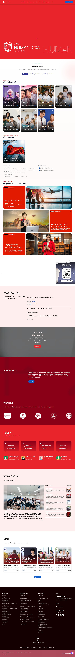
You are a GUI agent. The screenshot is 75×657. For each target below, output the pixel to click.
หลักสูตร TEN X (5, 610)
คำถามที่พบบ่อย (33, 647)
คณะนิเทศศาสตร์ (23, 602)
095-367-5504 (60, 607)
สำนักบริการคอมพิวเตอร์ (42, 624)
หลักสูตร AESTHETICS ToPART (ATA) (9, 603)
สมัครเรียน (68, 2)
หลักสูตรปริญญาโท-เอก (6, 615)
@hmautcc (35, 303)
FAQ (36, 2)
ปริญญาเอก (50, 73)
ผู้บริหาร (39, 602)
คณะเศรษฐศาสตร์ (23, 599)
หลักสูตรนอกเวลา (37, 73)
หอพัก (3, 624)
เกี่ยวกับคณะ (23, 2)
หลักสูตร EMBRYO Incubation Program (9, 608)
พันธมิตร (39, 2)
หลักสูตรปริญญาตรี (6, 613)
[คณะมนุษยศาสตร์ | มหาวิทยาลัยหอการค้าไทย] (6, 2)
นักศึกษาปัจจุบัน (5, 621)
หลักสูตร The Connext (6, 607)
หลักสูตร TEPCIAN (5, 600)
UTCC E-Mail (40, 632)
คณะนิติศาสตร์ (23, 605)
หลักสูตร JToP (5, 605)
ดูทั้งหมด (36, 577)
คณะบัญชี (22, 597)
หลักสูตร (28, 2)
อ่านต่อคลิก (31, 381)
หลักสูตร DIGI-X (5, 611)
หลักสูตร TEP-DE (5, 602)
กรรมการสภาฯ (40, 600)
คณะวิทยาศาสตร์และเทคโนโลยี (25, 600)
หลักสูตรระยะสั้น (5, 616)
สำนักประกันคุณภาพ (41, 626)
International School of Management (27, 618)
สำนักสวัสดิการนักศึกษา (42, 621)
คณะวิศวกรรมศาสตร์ (24, 603)
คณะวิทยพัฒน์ (23, 613)
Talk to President (41, 616)
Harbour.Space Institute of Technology (27, 621)
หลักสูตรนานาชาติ (23, 623)
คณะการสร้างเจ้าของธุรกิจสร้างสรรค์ (26, 615)
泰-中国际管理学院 (25, 620)
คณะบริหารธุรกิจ (23, 595)
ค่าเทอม (32, 2)
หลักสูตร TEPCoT (5, 597)
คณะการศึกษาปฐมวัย (24, 608)
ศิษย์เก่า (43, 2)
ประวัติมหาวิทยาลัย (41, 597)
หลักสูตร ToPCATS (6, 599)
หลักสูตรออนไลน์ (5, 618)
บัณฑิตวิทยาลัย (23, 624)
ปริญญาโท (44, 73)
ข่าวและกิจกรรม (48, 2)
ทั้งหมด (26, 73)
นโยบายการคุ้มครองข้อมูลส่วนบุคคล (67, 653)
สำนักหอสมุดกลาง (41, 623)
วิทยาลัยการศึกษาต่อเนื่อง (25, 616)
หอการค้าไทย (40, 595)
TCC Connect (40, 631)
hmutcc (33, 301)
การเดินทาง (4, 623)
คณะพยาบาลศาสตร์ (24, 611)
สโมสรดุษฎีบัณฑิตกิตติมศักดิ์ (43, 605)
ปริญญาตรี (31, 73)
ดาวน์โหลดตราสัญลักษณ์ (42, 603)
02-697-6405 (60, 605)
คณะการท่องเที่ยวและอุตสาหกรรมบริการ (27, 607)
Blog (53, 2)
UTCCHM (34, 300)
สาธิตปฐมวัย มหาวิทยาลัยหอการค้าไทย (45, 627)
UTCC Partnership (41, 618)
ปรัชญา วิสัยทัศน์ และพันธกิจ (43, 599)
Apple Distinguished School (43, 619)
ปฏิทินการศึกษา (41, 610)
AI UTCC (39, 629)
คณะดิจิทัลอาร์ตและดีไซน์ (24, 610)
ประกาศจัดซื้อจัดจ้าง (41, 615)
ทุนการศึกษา (4, 619)
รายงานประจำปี (40, 613)
